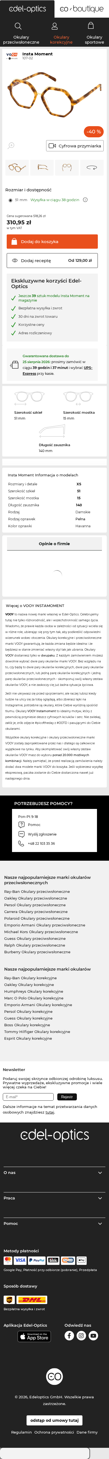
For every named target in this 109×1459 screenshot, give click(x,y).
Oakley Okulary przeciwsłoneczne (35, 898)
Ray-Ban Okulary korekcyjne (30, 978)
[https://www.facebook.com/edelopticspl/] (69, 1336)
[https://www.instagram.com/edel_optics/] (81, 1336)
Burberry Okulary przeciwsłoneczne (37, 952)
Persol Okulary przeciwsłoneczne (35, 905)
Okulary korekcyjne (61, 40)
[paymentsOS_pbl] (68, 1260)
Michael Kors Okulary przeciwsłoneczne (41, 931)
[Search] (18, 26)
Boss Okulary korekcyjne (27, 1025)
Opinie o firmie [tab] (54, 543)
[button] (27, 9)
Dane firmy (87, 1432)
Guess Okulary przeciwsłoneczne (35, 938)
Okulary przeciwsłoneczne (21, 40)
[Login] (54, 26)
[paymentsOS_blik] (53, 1260)
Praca (9, 1198)
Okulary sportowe (94, 40)
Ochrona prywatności (54, 1432)
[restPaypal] (37, 1260)
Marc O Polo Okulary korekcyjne (33, 998)
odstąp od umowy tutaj (54, 1420)
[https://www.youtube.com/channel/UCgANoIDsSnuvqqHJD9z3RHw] (93, 1336)
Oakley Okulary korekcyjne (29, 984)
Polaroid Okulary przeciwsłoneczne (37, 918)
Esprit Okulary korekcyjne (28, 1038)
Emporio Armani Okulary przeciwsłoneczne (44, 925)
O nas (9, 1172)
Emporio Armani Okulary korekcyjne (38, 1005)
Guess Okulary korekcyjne (28, 1018)
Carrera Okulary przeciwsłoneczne (36, 911)
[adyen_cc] (8, 1260)
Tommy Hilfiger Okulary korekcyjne (37, 1031)
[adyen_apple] (82, 1260)
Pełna (80, 519)
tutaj (50, 1112)
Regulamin (21, 1432)
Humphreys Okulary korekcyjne (33, 991)
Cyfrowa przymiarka (80, 146)
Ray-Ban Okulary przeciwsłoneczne (37, 891)
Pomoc (11, 1223)
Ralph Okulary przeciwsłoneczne (34, 945)
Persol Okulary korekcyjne (28, 1011)
